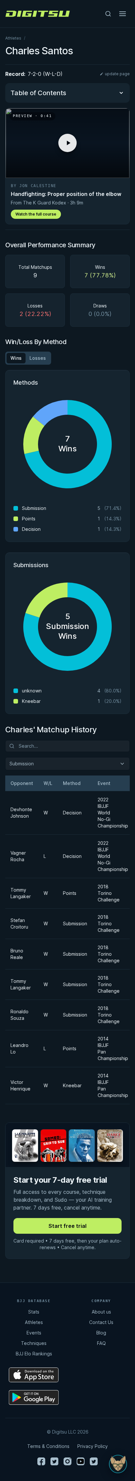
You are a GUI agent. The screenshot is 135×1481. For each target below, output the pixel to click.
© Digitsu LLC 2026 (67, 1432)
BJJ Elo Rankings (34, 1353)
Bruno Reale (16, 954)
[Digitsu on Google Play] (34, 1397)
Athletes (13, 38)
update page (117, 73)
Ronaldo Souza (19, 1015)
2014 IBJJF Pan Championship (110, 1048)
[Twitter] (54, 1461)
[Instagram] (67, 1461)
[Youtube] (81, 1461)
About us (101, 1312)
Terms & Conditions (48, 1446)
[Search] (108, 14)
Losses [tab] (37, 358)
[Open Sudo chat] (118, 1464)
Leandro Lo (19, 1048)
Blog (101, 1332)
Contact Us (101, 1322)
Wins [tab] (16, 358)
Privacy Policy (92, 1446)
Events (34, 1332)
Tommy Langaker (19, 893)
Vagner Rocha (18, 856)
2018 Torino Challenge (109, 893)
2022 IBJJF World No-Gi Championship (110, 812)
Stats (33, 1312)
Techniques (34, 1343)
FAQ (101, 1343)
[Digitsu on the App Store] (34, 1375)
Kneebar (72, 1085)
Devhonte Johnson (19, 813)
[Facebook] (41, 1461)
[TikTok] (94, 1461)
